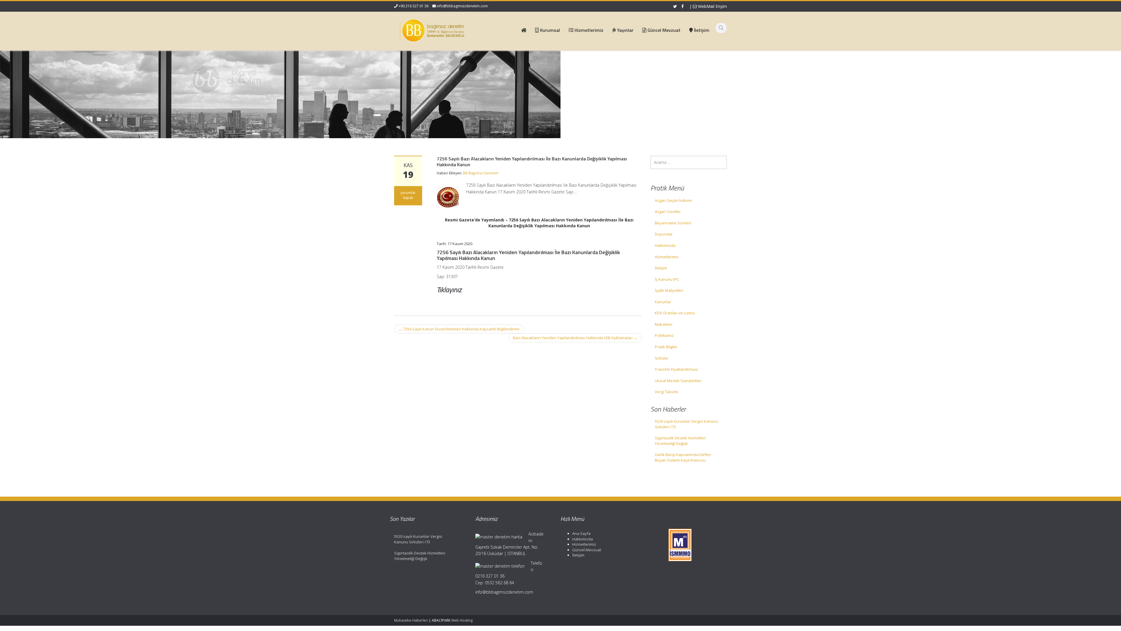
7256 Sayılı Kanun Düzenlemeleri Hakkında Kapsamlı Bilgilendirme (459, 329)
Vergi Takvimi (666, 391)
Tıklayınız (449, 289)
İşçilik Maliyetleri (669, 290)
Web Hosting (462, 620)
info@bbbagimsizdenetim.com (462, 6)
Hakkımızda (665, 245)
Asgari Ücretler (668, 211)
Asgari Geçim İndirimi (673, 200)
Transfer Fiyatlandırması (676, 369)
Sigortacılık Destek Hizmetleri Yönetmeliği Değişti (680, 440)
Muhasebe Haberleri (411, 620)
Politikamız (664, 335)
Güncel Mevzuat (586, 549)
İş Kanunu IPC (667, 279)
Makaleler (664, 324)
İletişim (661, 268)
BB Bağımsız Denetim (480, 173)
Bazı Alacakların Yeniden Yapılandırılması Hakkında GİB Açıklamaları (575, 337)
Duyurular (664, 234)
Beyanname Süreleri (673, 223)
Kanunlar (663, 301)
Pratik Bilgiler (666, 346)
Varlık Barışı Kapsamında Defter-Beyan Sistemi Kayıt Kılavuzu (683, 457)
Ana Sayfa (581, 533)
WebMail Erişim (712, 6)
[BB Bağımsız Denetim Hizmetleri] (432, 29)
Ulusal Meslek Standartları (678, 380)
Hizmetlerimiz (667, 256)
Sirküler (662, 358)
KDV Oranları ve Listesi (675, 313)
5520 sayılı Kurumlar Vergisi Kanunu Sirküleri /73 (686, 424)
